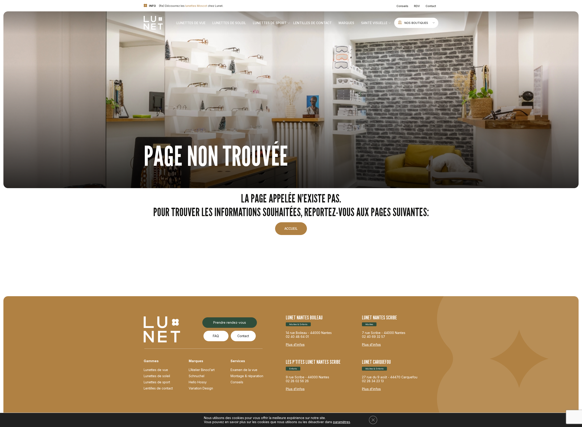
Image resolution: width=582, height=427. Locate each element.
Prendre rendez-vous (229, 322)
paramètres (341, 422)
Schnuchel (196, 376)
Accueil (291, 228)
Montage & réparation (247, 376)
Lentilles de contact (312, 23)
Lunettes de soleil (229, 23)
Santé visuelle (374, 23)
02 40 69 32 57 (373, 337)
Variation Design (201, 388)
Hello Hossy (198, 382)
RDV (417, 6)
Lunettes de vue (191, 23)
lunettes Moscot (196, 6)
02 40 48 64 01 (297, 337)
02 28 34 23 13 (373, 381)
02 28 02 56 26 (297, 381)
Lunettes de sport (269, 23)
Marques (346, 23)
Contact (431, 6)
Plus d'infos (295, 344)
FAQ (216, 336)
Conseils (402, 6)
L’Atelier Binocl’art (202, 370)
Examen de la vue (244, 370)
